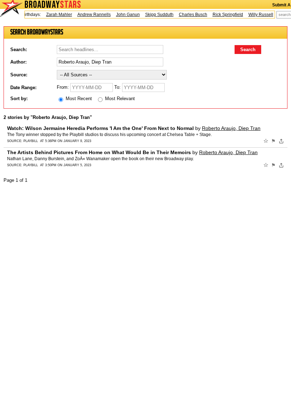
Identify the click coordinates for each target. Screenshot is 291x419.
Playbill (30, 141)
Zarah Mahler (57, 14)
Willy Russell (258, 14)
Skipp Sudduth (157, 14)
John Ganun (125, 14)
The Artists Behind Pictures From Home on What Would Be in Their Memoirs (99, 152)
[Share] (281, 141)
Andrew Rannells (91, 14)
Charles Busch (190, 14)
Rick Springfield (225, 14)
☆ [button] (265, 141)
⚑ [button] (273, 140)
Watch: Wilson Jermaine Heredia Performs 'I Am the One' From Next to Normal (100, 128)
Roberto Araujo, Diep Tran (231, 128)
